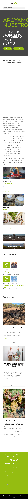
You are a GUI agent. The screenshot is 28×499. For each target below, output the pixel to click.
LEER (5, 338)
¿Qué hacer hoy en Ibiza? (11, 472)
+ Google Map (15, 274)
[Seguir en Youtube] (17, 460)
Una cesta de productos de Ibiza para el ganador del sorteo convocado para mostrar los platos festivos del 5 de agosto (14, 366)
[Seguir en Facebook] (11, 460)
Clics (14, 71)
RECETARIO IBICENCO (8, 183)
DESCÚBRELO (6, 209)
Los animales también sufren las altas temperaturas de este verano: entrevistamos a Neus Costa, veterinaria (14, 323)
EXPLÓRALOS (6, 191)
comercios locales (8, 228)
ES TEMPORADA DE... (18, 48)
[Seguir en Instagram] (14, 460)
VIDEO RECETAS (7, 48)
